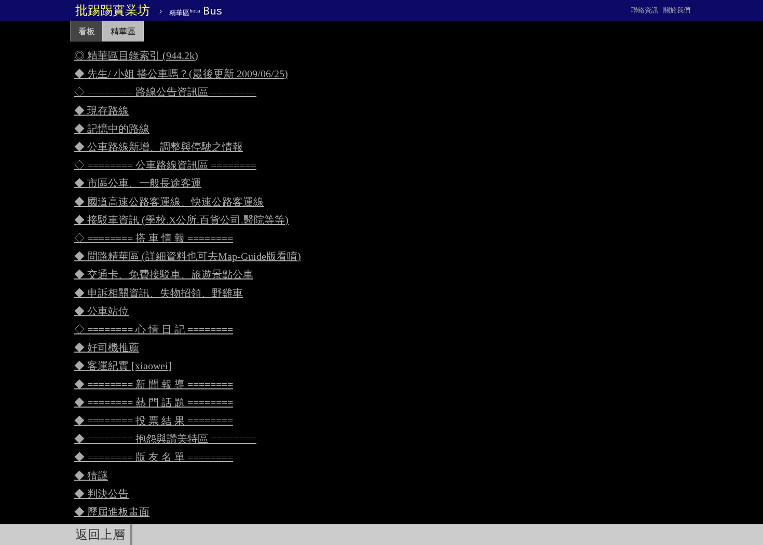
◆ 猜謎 (91, 475)
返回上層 (100, 534)
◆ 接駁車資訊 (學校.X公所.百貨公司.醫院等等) (181, 220)
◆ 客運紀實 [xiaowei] (123, 365)
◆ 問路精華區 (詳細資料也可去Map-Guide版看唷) (187, 256)
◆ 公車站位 (101, 311)
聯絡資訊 (644, 10)
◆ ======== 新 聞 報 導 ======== (153, 384)
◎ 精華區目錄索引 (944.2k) (136, 55)
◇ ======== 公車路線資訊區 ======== (165, 165)
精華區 (123, 31)
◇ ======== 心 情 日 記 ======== (153, 329)
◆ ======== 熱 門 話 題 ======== (153, 402)
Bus (195, 10)
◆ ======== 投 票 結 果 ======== (153, 420)
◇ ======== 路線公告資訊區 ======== (165, 91)
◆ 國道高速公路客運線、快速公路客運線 (169, 201)
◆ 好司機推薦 (106, 347)
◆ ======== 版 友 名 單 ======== (153, 457)
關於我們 (676, 10)
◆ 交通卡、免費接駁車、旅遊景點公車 (163, 274)
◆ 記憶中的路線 (111, 128)
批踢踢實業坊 (112, 10)
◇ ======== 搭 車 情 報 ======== (153, 238)
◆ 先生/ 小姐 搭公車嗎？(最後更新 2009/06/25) (181, 73)
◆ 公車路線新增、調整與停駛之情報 (158, 146)
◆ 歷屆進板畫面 (111, 512)
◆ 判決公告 (101, 493)
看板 (86, 31)
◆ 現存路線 (101, 110)
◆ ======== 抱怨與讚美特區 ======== (165, 438)
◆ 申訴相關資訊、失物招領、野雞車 (158, 293)
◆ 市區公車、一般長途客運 (137, 183)
